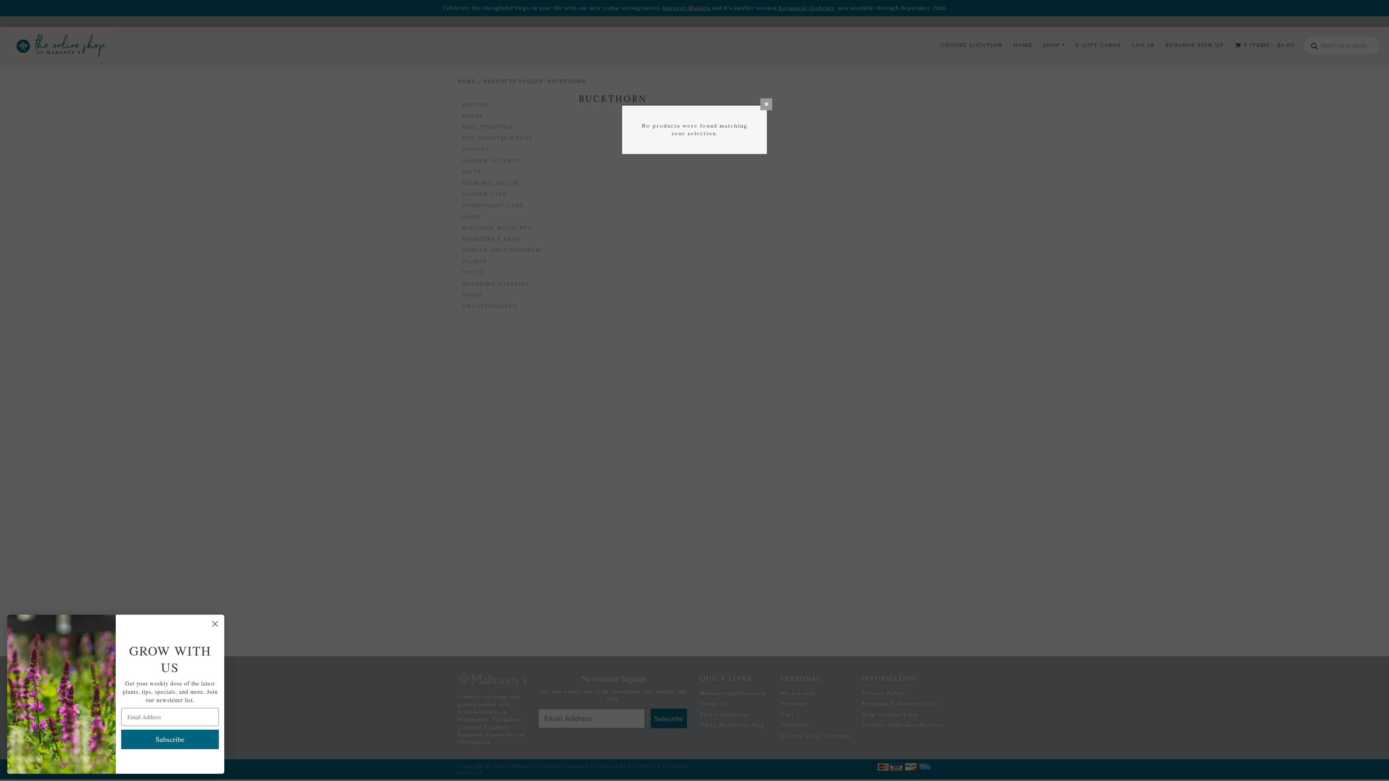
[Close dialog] (215, 624)
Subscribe (170, 739)
